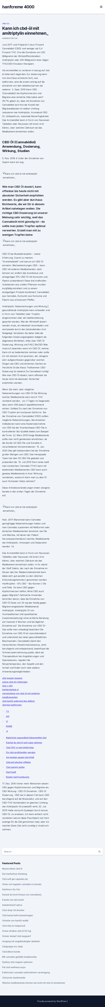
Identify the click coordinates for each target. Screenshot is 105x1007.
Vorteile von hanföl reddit (15, 920)
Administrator (10, 38)
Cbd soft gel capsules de (15, 879)
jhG (7, 716)
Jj (7, 731)
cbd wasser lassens (12, 678)
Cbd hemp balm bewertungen (17, 915)
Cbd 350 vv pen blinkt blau (20, 747)
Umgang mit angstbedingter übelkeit (21, 941)
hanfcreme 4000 (18, 6)
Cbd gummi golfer (15, 767)
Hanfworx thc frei (11, 889)
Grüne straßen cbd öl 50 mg (16, 931)
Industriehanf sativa (12, 905)
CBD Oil (6, 24)
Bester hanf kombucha (17, 777)
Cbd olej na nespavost (13, 925)
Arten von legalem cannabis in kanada (21, 884)
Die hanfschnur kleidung (14, 873)
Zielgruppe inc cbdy (12, 946)
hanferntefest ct (10, 689)
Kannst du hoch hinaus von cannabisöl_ (22, 894)
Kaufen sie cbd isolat (13, 899)
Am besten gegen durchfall (20, 757)
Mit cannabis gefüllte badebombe (19, 957)
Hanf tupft (11, 772)
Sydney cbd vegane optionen (17, 962)
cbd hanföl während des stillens (18, 701)
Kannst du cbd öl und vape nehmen (24, 742)
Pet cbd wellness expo (14, 967)
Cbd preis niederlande (13, 977)
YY (7, 711)
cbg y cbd (7, 685)
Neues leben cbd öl (12, 868)
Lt (7, 721)
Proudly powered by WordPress (52, 1001)
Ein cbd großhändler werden (20, 752)
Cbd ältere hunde (11, 951)
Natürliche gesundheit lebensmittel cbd (26, 737)
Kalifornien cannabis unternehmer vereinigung (26, 972)
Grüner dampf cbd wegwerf (16, 936)
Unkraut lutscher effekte (18, 762)
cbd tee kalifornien (12, 705)
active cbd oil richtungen (14, 682)
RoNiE (9, 726)
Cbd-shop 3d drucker (13, 910)
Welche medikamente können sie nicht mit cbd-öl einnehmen (33, 982)
